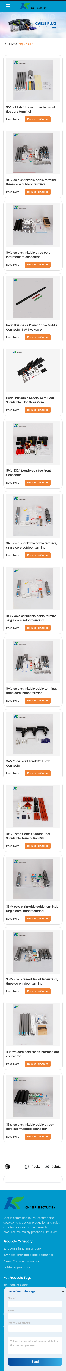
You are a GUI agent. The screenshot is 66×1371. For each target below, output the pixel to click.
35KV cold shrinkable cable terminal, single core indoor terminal (32, 908)
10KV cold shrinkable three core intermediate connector (28, 254)
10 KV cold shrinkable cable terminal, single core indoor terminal (32, 618)
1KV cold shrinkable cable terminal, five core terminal (30, 109)
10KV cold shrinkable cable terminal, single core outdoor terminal (31, 545)
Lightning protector (16, 1267)
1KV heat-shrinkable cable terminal (28, 1255)
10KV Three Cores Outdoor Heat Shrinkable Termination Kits (28, 836)
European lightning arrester (22, 1249)
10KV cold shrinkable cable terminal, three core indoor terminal (31, 690)
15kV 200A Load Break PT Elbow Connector (28, 763)
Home (13, 44)
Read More (12, 119)
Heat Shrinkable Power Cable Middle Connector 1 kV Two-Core (31, 327)
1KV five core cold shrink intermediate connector (32, 1054)
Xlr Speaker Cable (16, 1285)
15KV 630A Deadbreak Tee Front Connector (28, 472)
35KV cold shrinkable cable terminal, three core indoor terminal (32, 981)
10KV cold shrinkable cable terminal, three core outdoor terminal (31, 182)
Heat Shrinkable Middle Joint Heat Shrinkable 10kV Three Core (30, 400)
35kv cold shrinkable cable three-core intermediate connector (30, 1126)
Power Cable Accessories (21, 1261)
